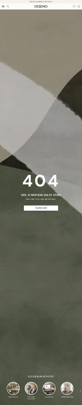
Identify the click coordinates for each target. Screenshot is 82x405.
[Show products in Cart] (78, 6)
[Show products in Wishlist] (74, 6)
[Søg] (8, 6)
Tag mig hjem (41, 208)
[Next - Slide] (80, 391)
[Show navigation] (3, 6)
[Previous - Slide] (1, 391)
